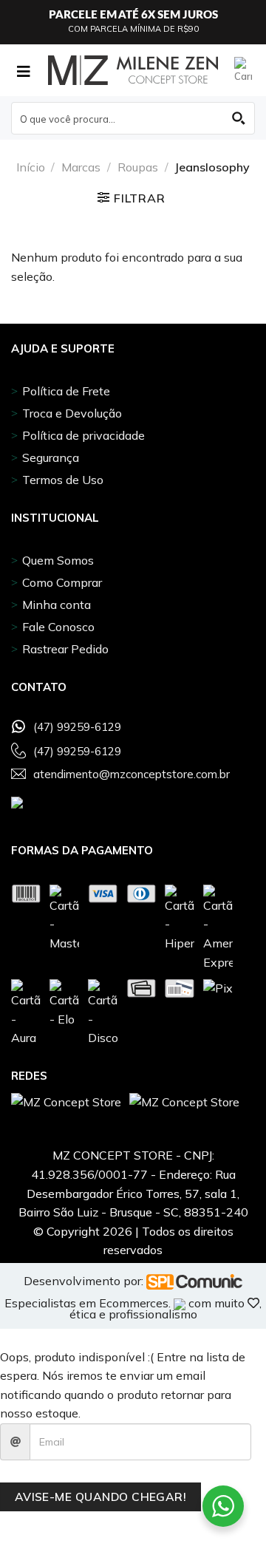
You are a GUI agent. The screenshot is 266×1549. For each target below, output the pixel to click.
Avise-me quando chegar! (101, 1496)
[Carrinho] (244, 70)
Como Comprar (62, 582)
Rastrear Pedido (65, 648)
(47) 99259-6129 (77, 727)
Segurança (50, 457)
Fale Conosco (58, 626)
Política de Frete (66, 391)
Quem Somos (58, 560)
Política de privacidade (83, 435)
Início (30, 167)
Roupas (137, 167)
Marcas (80, 167)
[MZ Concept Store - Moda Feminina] (133, 70)
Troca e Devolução (72, 413)
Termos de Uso (62, 479)
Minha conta (56, 604)
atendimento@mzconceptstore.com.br (131, 774)
